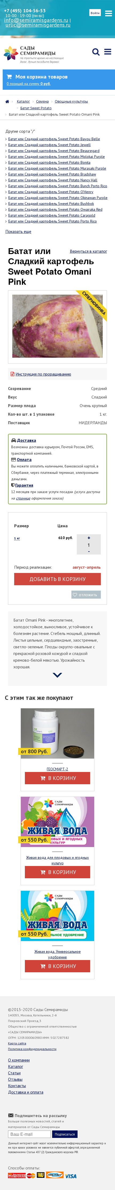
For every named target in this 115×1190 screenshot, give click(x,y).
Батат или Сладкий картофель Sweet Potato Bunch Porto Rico (57, 186)
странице (23, 498)
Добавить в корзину (57, 579)
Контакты (17, 1085)
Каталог (15, 1066)
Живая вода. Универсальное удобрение (57, 954)
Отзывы (15, 1079)
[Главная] (8, 101)
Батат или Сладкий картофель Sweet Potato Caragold (51, 215)
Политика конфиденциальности (32, 1049)
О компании (19, 1060)
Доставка (26, 440)
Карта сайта (17, 1043)
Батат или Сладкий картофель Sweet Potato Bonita (49, 162)
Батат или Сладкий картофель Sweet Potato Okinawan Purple (58, 197)
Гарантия (24, 485)
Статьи (14, 1072)
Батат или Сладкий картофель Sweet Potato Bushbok (51, 203)
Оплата (24, 459)
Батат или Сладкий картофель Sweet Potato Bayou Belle (54, 138)
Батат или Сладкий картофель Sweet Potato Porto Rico (52, 221)
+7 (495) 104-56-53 (24, 10)
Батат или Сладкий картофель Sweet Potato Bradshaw (52, 174)
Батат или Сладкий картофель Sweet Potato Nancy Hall (52, 180)
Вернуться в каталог (88, 251)
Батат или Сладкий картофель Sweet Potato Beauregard (53, 150)
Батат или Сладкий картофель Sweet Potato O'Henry (50, 191)
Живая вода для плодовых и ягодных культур (57, 860)
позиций (29, 83)
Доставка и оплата (25, 1092)
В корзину (61, 778)
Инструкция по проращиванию (43, 374)
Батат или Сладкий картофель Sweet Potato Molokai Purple (56, 156)
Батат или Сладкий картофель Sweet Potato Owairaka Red (55, 209)
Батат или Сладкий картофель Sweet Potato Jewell (49, 144)
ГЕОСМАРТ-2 (57, 769)
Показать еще (18, 231)
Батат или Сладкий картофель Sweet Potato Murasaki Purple (57, 168)
